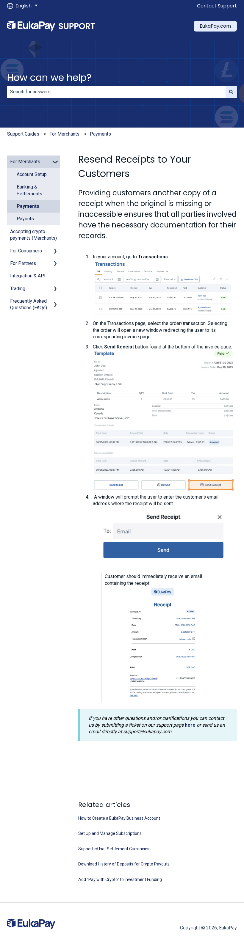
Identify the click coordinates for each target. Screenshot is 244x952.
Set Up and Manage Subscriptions (110, 833)
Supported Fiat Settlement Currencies (113, 848)
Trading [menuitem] (17, 288)
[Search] (231, 92)
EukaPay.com (215, 26)
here (190, 725)
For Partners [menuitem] (23, 263)
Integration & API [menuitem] (28, 276)
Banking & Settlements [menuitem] (29, 190)
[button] (55, 162)
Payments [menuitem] (28, 206)
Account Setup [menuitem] (32, 174)
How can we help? (49, 77)
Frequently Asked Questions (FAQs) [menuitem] (28, 304)
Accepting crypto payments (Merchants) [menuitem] (33, 235)
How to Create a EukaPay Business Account (119, 818)
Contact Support (217, 6)
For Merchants (64, 134)
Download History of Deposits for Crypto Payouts (124, 864)
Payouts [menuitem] (25, 218)
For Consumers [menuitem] (26, 251)
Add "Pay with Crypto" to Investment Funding (120, 879)
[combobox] (116, 92)
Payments (100, 134)
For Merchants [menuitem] (25, 161)
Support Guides (23, 134)
